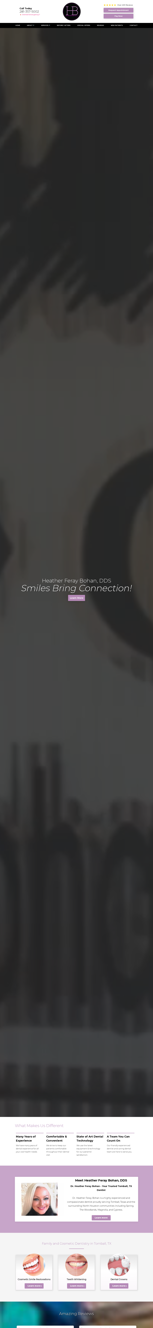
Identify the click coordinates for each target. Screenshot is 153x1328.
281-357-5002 (29, 11)
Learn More (76, 598)
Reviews (100, 25)
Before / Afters (63, 25)
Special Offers (83, 25)
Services (44, 25)
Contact (134, 25)
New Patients (117, 25)
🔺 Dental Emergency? (30, 14)
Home (17, 25)
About (30, 25)
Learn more (101, 1218)
